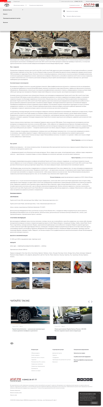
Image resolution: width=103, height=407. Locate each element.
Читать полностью (83, 402)
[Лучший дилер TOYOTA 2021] (97, 5)
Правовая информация (15, 390)
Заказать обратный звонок (92, 1)
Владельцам (17, 1)
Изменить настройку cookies (16, 392)
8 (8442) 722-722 (78, 1)
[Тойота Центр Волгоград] (89, 5)
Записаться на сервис (72, 11)
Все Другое (51, 337)
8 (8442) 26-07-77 (29, 379)
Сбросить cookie (13, 395)
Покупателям (7, 1)
